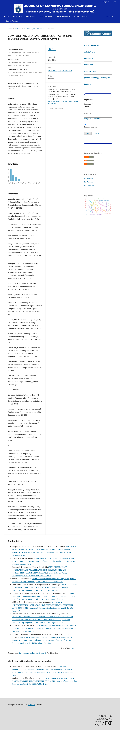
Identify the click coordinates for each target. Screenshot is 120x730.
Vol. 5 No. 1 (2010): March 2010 (34, 29)
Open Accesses (90, 71)
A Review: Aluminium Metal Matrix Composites (50, 579)
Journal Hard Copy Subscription (97, 77)
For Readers (88, 178)
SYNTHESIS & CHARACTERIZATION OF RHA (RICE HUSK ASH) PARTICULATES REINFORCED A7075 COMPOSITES (42, 605)
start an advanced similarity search (32, 653)
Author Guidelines (81, 16)
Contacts (87, 84)
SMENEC (31, 705)
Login (114, 2)
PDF (52, 49)
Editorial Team (46, 16)
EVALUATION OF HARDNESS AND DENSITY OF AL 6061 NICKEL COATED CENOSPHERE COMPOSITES (44, 549)
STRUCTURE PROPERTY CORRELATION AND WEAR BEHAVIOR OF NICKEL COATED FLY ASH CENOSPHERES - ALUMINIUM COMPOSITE (39, 570)
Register (106, 2)
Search (111, 16)
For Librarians (89, 185)
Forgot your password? (93, 119)
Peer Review (89, 65)
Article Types (89, 52)
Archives (18, 29)
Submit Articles (12, 21)
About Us (16, 16)
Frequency (88, 58)
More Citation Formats (57, 108)
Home (6, 16)
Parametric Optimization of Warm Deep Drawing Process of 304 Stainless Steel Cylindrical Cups (43, 669)
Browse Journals (62, 16)
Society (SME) (30, 16)
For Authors (88, 182)
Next (73, 648)
